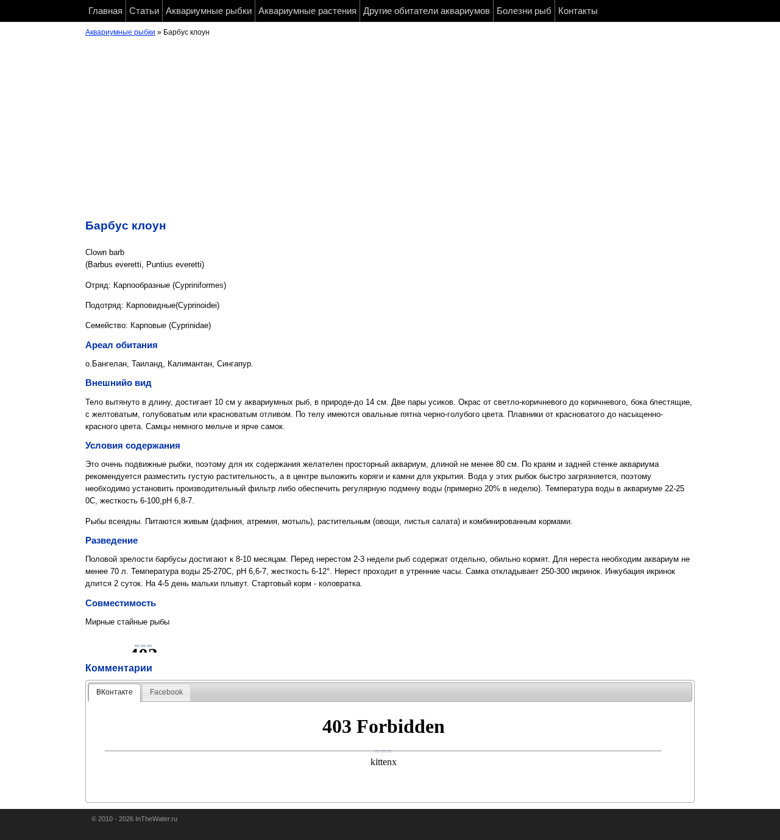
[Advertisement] (390, 131)
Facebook (166, 692)
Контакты (578, 11)
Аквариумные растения (307, 11)
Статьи (144, 11)
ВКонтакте (114, 692)
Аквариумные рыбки (209, 11)
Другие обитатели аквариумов (426, 11)
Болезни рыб (524, 11)
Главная (105, 11)
